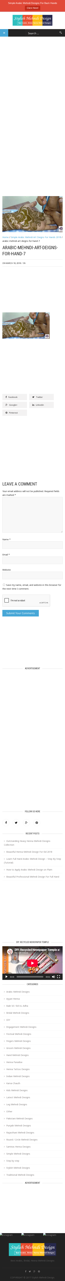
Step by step (12, 1160)
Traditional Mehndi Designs (20, 1174)
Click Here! (32, 8)
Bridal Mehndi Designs (17, 1012)
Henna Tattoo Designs (18, 1069)
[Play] (6, 976)
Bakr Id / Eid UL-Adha (17, 1005)
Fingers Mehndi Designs (18, 1041)
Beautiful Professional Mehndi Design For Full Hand (32, 876)
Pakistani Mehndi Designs (19, 1118)
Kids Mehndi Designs (17, 1090)
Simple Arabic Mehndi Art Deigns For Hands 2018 (36, 237)
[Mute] (53, 976)
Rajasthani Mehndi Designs (20, 1132)
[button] (4, 33)
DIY (8, 1019)
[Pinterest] (36, 822)
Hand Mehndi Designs (17, 1055)
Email (6, 554)
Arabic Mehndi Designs (18, 991)
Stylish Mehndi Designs (18, 1167)
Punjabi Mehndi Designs (18, 1125)
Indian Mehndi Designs (18, 1076)
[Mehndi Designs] (32, 17)
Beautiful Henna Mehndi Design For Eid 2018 (29, 851)
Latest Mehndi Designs (18, 1097)
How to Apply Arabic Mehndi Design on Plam (29, 869)
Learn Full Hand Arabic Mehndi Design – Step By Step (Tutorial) (32, 860)
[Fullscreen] (58, 976)
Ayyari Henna (13, 998)
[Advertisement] (32, 69)
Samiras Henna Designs (18, 1146)
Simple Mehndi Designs (18, 1153)
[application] (32, 963)
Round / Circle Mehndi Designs (22, 1139)
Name (6, 539)
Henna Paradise (14, 1062)
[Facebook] (5, 822)
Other (9, 1111)
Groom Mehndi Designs (18, 1048)
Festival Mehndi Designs (18, 1033)
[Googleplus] (26, 822)
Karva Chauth (13, 1083)
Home (5, 237)
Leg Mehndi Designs (16, 1104)
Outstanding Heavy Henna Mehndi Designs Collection (27, 842)
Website (6, 569)
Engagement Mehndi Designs (21, 1026)
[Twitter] (16, 822)
